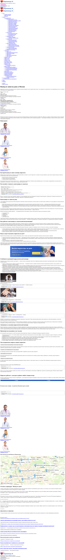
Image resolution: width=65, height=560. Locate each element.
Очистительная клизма (12, 40)
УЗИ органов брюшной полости (12, 52)
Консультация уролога (8, 62)
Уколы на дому (9, 32)
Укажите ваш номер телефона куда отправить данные (10, 192)
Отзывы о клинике (7, 14)
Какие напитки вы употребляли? (7, 189)
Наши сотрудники (7, 15)
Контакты (4, 81)
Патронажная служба (8, 75)
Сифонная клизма (12, 42)
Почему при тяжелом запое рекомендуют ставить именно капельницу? (12, 344)
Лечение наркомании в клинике (10, 67)
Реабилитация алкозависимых (11, 69)
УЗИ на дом (6, 50)
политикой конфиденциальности (17, 301)
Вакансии (6, 16)
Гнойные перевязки (12, 37)
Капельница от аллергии (13, 22)
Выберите (3, 191)
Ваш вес (2, 186)
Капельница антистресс (13, 21)
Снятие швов (6, 70)
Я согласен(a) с (14, 301)
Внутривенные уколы (12, 34)
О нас (3, 13)
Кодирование (11, 299)
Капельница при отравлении (14, 25)
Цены (3, 79)
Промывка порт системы (10, 49)
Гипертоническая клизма (13, 41)
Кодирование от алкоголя (10, 65)
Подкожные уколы (12, 35)
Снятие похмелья (18, 299)
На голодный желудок (10, 191)
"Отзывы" (23, 489)
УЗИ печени (8, 54)
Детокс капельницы (12, 27)
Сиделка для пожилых (10, 77)
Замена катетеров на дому (10, 43)
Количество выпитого (5, 190)
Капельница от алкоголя (13, 19)
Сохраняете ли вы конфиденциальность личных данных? (10, 349)
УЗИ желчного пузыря (10, 53)
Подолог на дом (7, 60)
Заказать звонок (3, 6)
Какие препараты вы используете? (6, 353)
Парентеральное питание (13, 28)
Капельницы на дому (10, 18)
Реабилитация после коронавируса (10, 78)
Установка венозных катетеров (14, 46)
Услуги (3, 17)
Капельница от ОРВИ (12, 24)
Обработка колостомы (10, 47)
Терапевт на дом (7, 57)
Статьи (3, 80)
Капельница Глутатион (13, 30)
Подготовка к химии (8, 61)
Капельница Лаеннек (12, 29)
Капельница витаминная (13, 26)
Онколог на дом (7, 59)
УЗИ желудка (8, 51)
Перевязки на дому (9, 36)
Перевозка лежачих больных (11, 76)
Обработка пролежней (8, 74)
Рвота (14, 314)
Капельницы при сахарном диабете (15, 20)
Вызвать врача (4, 368)
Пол (2, 188)
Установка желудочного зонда (11, 48)
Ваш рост (3, 187)
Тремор (24, 314)
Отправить (3, 316)
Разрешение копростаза (13, 39)
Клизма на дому (9, 38)
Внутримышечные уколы (13, 33)
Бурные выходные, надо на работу (18, 284)
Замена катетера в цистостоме (14, 45)
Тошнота (10, 314)
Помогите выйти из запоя (6, 284)
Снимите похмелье (29, 284)
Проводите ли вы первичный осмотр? (6, 358)
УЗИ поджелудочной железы (11, 55)
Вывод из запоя (7, 66)
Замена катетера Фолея (13, 44)
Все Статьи (2, 552)
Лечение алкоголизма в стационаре (10, 68)
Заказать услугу (3, 97)
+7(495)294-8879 (3, 5)
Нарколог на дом (7, 64)
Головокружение (19, 314)
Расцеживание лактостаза (8, 72)
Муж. (5, 188)
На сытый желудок (18, 191)
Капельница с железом (12, 23)
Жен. (8, 188)
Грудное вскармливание (8, 73)
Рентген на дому (7, 63)
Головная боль (4, 314)
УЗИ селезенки (9, 56)
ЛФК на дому (6, 58)
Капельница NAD (12, 31)
